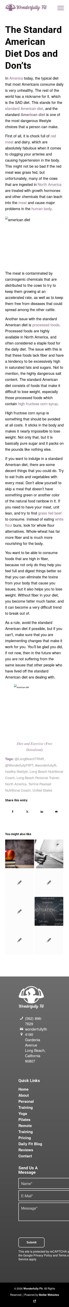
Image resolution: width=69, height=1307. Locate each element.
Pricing (24, 1137)
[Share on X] (27, 811)
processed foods (45, 324)
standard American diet (24, 108)
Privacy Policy (42, 1255)
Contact (25, 1155)
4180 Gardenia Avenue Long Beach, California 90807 (35, 1048)
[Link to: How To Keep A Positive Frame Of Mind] (19, 882)
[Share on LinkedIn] (42, 811)
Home (23, 1089)
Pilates (24, 1119)
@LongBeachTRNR (29, 758)
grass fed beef (50, 513)
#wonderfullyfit (45, 765)
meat (22, 202)
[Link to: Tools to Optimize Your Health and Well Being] (49, 940)
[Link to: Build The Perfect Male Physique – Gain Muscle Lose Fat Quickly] (49, 882)
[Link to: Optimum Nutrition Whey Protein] (19, 911)
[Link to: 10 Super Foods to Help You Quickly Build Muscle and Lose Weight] (19, 940)
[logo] (28, 7)
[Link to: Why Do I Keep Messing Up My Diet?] (49, 911)
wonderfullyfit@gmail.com (46, 1029)
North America (49, 184)
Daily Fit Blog (30, 1143)
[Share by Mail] (56, 811)
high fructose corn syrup (38, 403)
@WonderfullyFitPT (19, 765)
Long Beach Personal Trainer (38, 777)
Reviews (25, 1149)
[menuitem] (59, 7)
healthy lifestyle (16, 771)
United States (42, 790)
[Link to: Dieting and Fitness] (49, 854)
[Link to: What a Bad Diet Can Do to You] (19, 854)
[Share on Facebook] (12, 811)
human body (41, 208)
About (23, 1095)
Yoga (22, 1113)
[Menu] (59, 7)
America (16, 78)
